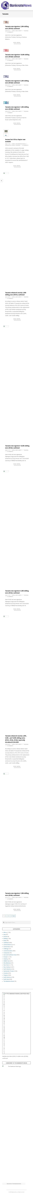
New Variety (19, 30)
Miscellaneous (7, 963)
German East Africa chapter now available (15, 140)
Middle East (6, 961)
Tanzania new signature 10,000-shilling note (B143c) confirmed (17, 447)
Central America (7, 944)
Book (4, 940)
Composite (6, 952)
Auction (5, 936)
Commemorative (7, 950)
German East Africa (10, 145)
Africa (13, 30)
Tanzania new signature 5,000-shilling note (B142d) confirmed (17, 82)
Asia (4, 934)
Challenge (6, 948)
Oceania (5, 973)
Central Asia (6, 946)
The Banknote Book (21, 143)
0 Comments (10, 32)
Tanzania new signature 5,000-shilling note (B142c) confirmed (17, 592)
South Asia (6, 979)
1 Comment (10, 112)
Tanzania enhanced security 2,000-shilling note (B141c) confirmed (15, 294)
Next (13, 916)
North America (7, 969)
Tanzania (26, 30)
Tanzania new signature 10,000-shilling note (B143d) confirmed (17, 56)
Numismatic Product (8, 971)
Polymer (5, 975)
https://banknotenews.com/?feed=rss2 (17, 993)
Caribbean (6, 942)
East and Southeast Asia (9, 955)
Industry (5, 959)
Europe (5, 957)
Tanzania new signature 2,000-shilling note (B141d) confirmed (17, 27)
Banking (5, 938)
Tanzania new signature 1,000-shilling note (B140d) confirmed (17, 108)
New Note (6, 965)
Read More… (17, 42)
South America (7, 977)
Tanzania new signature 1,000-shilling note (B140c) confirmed (17, 894)
